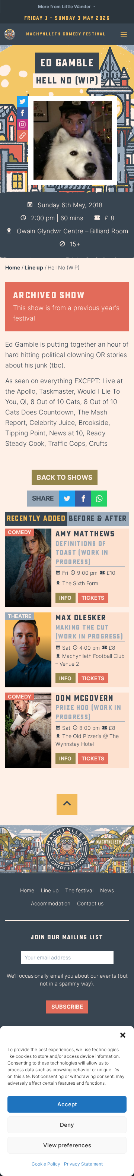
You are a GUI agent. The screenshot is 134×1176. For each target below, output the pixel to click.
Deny (67, 1124)
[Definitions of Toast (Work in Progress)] (28, 568)
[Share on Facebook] (83, 499)
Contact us (90, 903)
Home (12, 267)
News (107, 890)
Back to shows (64, 477)
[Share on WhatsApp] (99, 499)
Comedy (19, 532)
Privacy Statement (83, 1164)
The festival (79, 890)
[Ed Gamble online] (22, 136)
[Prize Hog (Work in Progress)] (28, 730)
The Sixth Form (80, 583)
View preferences (67, 1145)
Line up (34, 267)
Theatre (20, 616)
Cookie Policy (46, 1164)
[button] (123, 1035)
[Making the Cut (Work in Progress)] (28, 650)
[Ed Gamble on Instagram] (22, 124)
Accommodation (50, 903)
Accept (67, 1104)
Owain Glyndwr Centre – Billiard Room (72, 231)
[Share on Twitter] (67, 499)
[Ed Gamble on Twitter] (22, 101)
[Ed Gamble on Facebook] (22, 113)
